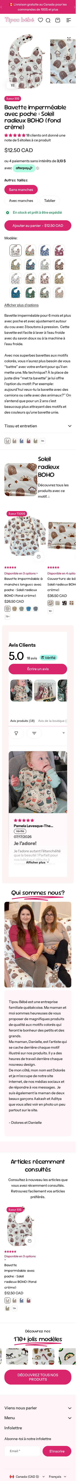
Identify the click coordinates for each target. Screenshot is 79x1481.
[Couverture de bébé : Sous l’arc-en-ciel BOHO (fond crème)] (71, 603)
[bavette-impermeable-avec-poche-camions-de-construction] (15, 292)
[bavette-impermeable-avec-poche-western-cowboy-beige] (59, 264)
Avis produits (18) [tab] (22, 721)
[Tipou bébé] (19, 20)
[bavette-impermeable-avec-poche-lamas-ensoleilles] (59, 278)
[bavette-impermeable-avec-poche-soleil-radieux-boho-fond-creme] (15, 250)
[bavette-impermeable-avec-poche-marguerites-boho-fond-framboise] (59, 250)
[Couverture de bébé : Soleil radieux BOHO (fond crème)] (50, 603)
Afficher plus (35, 862)
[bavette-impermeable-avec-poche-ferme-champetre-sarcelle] (30, 278)
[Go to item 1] (21, 690)
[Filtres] (16, 733)
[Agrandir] (26, 61)
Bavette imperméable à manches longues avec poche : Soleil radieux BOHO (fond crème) (23, 587)
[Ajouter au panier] (38, 556)
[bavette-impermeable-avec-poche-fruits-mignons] (30, 250)
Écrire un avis (38, 669)
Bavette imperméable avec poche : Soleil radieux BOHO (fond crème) (35, 117)
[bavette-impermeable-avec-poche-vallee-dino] (15, 264)
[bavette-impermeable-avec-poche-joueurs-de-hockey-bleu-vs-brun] (44, 264)
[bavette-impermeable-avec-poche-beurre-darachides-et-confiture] (30, 264)
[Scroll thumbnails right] (61, 690)
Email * (15, 1451)
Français (55, 1477)
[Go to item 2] (45, 690)
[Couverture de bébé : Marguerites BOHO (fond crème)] (57, 603)
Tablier (49, 200)
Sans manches (21, 189)
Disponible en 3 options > (21, 573)
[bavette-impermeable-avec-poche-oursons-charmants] (15, 278)
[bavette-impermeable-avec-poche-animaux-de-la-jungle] (30, 292)
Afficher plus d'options (21, 305)
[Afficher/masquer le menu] (69, 20)
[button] (74, 7)
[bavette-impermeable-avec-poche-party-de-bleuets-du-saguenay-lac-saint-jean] (44, 250)
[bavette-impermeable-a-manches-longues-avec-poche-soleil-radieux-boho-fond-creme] (7, 608)
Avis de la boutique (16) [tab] (54, 721)
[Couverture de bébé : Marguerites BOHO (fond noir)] (64, 603)
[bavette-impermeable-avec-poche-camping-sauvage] (44, 292)
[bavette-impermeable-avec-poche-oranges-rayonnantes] (59, 292)
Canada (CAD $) (27, 1477)
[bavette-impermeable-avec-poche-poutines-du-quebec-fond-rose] (44, 278)
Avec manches (21, 200)
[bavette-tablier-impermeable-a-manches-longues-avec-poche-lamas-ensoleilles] (14, 608)
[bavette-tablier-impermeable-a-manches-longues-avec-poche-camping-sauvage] (21, 608)
